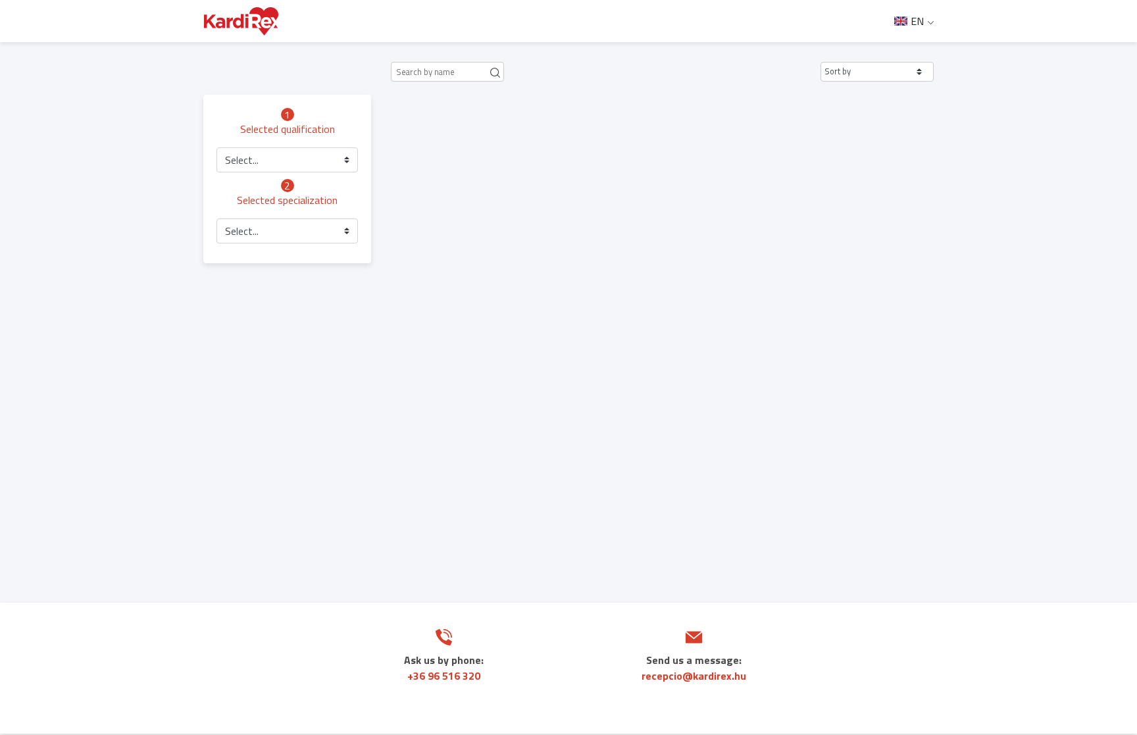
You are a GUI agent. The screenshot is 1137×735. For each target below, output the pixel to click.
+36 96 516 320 (443, 676)
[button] (877, 72)
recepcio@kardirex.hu (694, 676)
